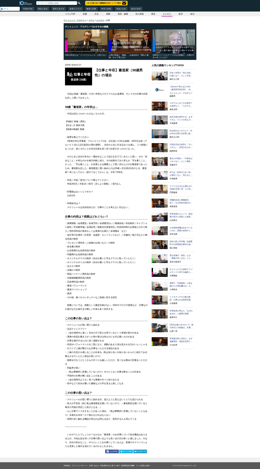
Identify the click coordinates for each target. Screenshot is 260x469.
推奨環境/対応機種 (127, 466)
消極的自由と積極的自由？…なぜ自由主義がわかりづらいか (181, 201)
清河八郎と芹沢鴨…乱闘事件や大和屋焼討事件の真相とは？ (181, 243)
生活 (97, 14)
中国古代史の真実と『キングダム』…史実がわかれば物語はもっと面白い (181, 146)
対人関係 (140, 14)
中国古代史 (28, 9)
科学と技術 (106, 9)
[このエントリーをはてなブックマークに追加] (140, 452)
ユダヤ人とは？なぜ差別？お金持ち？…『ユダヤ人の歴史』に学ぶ (181, 104)
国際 (108, 14)
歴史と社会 (43, 9)
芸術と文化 (121, 9)
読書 (85, 14)
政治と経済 (136, 9)
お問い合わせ (94, 466)
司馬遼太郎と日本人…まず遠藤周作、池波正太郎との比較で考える (181, 340)
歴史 (153, 14)
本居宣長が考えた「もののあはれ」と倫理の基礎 (181, 312)
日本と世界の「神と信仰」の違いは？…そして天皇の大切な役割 (181, 74)
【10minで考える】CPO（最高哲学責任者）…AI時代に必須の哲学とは (181, 88)
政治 (192, 14)
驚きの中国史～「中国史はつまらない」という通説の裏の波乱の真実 (181, 160)
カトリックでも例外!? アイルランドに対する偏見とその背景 (181, 271)
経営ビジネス (75, 9)
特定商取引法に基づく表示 (110, 466)
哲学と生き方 (58, 9)
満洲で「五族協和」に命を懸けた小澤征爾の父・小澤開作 (181, 284)
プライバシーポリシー (80, 466)
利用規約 (67, 466)
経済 (181, 14)
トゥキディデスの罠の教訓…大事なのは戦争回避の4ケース (182, 298)
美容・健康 (123, 14)
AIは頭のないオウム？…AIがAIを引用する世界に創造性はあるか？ (181, 132)
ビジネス (167, 14)
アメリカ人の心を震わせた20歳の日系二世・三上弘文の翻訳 (181, 187)
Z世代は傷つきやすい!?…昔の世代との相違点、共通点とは (181, 326)
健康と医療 (91, 9)
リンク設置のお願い (143, 466)
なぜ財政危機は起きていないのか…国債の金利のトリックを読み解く (181, 229)
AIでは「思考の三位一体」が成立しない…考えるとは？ (181, 174)
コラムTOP (70, 14)
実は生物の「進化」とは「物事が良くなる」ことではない (181, 257)
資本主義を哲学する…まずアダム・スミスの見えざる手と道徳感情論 (181, 118)
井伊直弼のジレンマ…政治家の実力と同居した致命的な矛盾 (181, 215)
